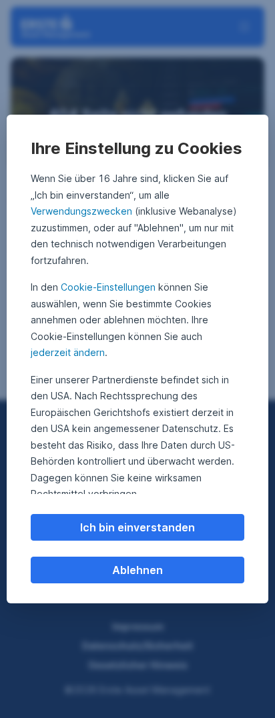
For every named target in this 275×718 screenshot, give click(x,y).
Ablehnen (137, 570)
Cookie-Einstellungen (108, 287)
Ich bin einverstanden (137, 527)
